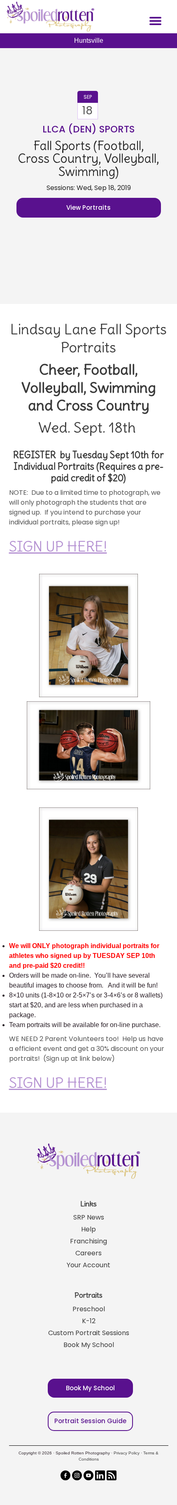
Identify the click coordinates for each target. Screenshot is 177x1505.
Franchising (88, 1241)
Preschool (88, 1309)
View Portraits (88, 207)
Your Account (88, 1265)
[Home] (49, 16)
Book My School (88, 1345)
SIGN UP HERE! (58, 546)
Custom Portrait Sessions (88, 1333)
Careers (88, 1253)
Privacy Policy (127, 1453)
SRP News (88, 1217)
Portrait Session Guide (90, 1421)
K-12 (88, 1321)
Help (88, 1229)
